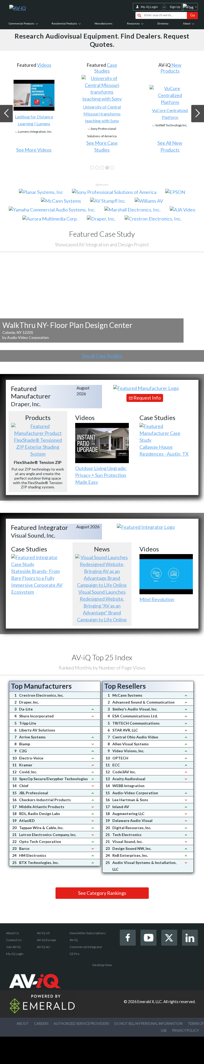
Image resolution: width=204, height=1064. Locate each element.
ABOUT (22, 1023)
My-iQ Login (149, 7)
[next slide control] (197, 113)
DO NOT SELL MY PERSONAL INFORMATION (148, 1023)
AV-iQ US (43, 933)
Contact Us (14, 940)
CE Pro (74, 954)
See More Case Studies (34, 146)
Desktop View (102, 965)
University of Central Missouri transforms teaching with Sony (34, 113)
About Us (12, 933)
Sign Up (175, 7)
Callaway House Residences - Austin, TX (164, 450)
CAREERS (41, 1023)
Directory (162, 23)
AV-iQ (74, 940)
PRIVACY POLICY (185, 1030)
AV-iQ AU (43, 947)
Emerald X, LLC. (150, 1001)
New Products (103, 68)
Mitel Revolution (156, 599)
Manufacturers (103, 23)
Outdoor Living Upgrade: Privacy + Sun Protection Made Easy (101, 475)
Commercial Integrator (86, 947)
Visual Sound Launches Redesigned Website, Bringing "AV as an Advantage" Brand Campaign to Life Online (102, 605)
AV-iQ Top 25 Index (102, 657)
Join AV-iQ (13, 947)
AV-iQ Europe (46, 940)
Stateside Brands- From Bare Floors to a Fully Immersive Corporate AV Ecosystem (36, 581)
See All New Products (102, 146)
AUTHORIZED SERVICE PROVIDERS (81, 1023)
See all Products (170, 150)
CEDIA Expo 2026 (174, 68)
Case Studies (37, 68)
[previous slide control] (6, 113)
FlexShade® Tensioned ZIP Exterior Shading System (38, 447)
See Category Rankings (102, 893)
